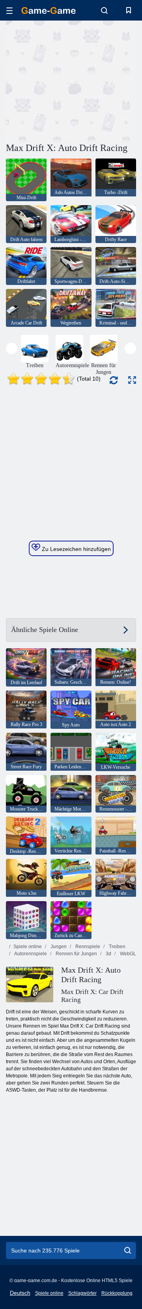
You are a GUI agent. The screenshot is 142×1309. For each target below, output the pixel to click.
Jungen (58, 946)
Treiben (116, 946)
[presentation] (11, 348)
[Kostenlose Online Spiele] (48, 10)
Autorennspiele (30, 953)
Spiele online (27, 946)
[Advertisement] (106, 80)
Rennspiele (87, 946)
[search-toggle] (104, 10)
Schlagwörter (82, 1293)
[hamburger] (9, 10)
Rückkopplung (117, 1293)
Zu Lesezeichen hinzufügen (75, 549)
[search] (127, 1250)
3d (108, 953)
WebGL (127, 953)
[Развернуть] (132, 380)
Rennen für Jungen (75, 953)
